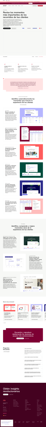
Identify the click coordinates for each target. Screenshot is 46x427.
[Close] (12, 420)
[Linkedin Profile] (3, 413)
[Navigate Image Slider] (4, 322)
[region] (7, 423)
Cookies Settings (41, 421)
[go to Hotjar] (8, 0)
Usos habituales (41, 56)
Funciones (36, 56)
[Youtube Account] (4, 413)
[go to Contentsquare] (4, 0)
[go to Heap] (6, 0)
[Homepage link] (4, 400)
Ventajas (33, 56)
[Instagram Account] (5, 413)
